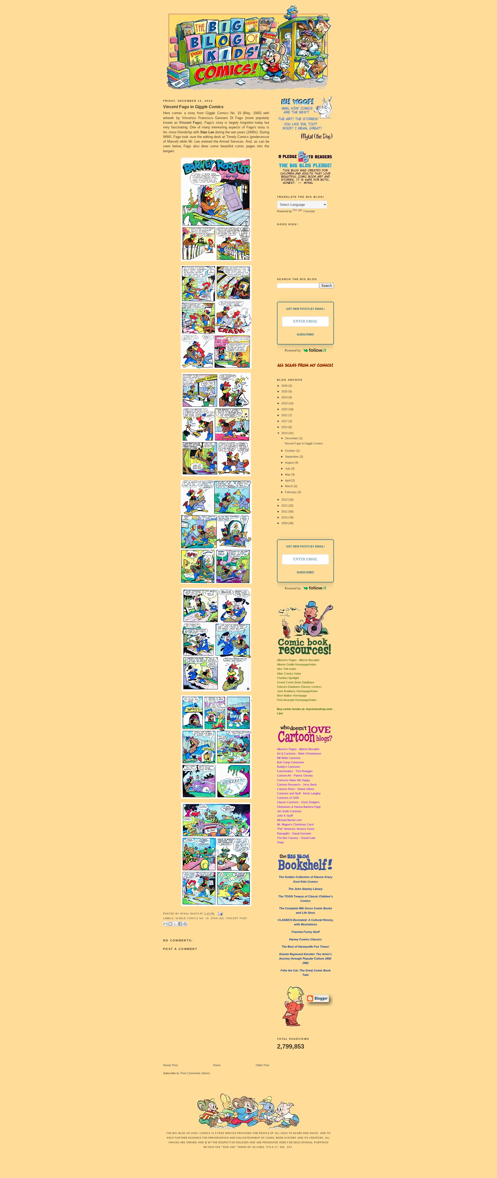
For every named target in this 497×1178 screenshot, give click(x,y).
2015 (284, 427)
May (288, 474)
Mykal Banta (190, 913)
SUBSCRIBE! (305, 334)
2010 (284, 517)
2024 (284, 397)
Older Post (262, 1065)
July (288, 468)
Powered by (293, 350)
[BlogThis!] (170, 923)
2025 (284, 391)
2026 (284, 385)
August (290, 462)
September (292, 456)
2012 (284, 505)
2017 (284, 421)
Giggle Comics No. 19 (192, 918)
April (288, 480)
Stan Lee (217, 918)
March (289, 486)
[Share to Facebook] (180, 923)
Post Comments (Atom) (195, 1073)
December (292, 438)
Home (217, 1065)
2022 (284, 409)
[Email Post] (220, 913)
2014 (284, 433)
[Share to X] (175, 923)
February (291, 492)
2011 (284, 511)
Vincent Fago (190, 123)
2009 (284, 523)
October (290, 450)
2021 (284, 415)
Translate (309, 211)
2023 (284, 403)
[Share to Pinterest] (185, 923)
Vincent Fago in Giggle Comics (303, 443)
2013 (284, 499)
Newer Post (170, 1065)
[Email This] (165, 923)
